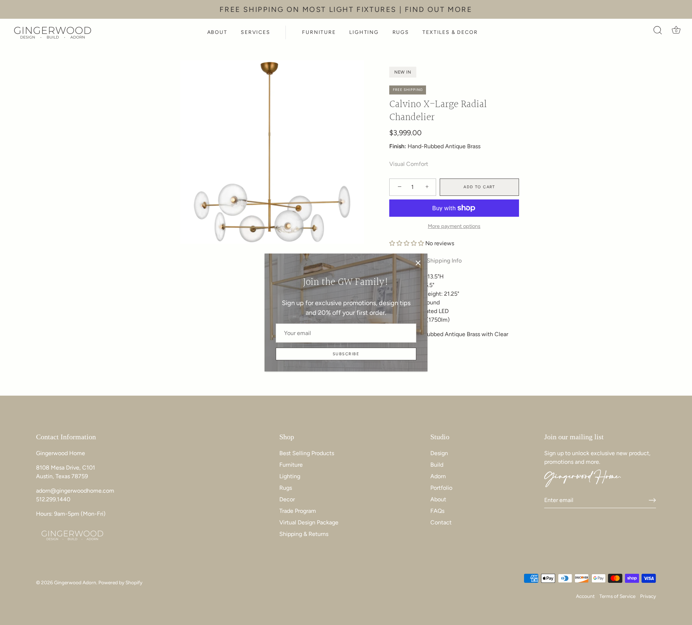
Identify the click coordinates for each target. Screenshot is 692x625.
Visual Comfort (408, 163)
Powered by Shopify (120, 582)
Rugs (285, 487)
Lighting (289, 476)
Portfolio (441, 487)
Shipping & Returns (303, 534)
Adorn (438, 476)
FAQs (437, 510)
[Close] (418, 263)
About (438, 499)
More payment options (454, 226)
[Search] (658, 32)
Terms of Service (617, 596)
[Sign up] (652, 500)
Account (585, 596)
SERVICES (255, 32)
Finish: (397, 146)
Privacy (648, 596)
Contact (441, 522)
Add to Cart (479, 187)
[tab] (448, 260)
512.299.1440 (53, 499)
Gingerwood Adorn (75, 582)
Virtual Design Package (308, 522)
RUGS (400, 32)
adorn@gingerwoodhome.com (75, 490)
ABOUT (217, 32)
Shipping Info (444, 260)
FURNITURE (319, 32)
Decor (287, 499)
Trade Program (297, 510)
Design (439, 453)
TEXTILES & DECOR (450, 32)
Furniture (291, 464)
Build (436, 464)
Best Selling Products (306, 453)
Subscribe (346, 354)
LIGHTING (364, 32)
